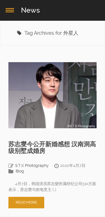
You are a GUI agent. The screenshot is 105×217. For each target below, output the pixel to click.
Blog (20, 171)
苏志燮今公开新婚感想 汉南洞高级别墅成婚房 (52, 147)
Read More (26, 202)
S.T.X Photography (32, 165)
